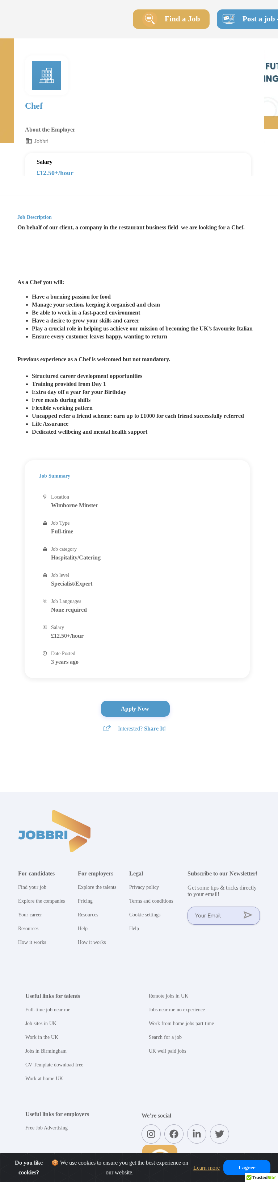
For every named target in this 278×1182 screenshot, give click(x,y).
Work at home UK (44, 1078)
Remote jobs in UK (168, 996)
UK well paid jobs (167, 1051)
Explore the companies (41, 901)
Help (83, 928)
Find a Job (182, 18)
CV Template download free (54, 1064)
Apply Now (136, 709)
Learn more (206, 1168)
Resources (28, 928)
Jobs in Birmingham (46, 1051)
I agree (247, 1167)
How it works (32, 942)
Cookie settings (144, 914)
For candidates (36, 873)
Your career (30, 914)
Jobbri (41, 141)
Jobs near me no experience (177, 1009)
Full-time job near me (47, 1009)
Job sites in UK (40, 1023)
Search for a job (165, 1037)
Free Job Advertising (46, 1128)
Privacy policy (144, 887)
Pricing (85, 901)
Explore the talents (97, 887)
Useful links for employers (57, 1114)
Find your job (32, 887)
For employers (95, 873)
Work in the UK (41, 1037)
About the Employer (50, 129)
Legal (136, 873)
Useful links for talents (52, 996)
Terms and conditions (151, 901)
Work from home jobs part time (181, 1023)
